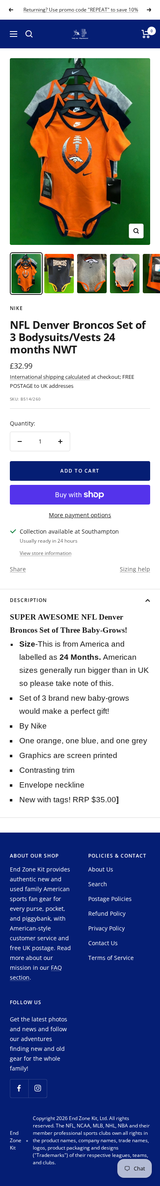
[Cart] (146, 34)
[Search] (29, 34)
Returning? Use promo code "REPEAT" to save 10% (80, 9)
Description (28, 600)
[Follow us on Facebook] (19, 1088)
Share (18, 569)
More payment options (80, 515)
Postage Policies (110, 899)
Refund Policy (107, 913)
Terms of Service (111, 958)
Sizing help (135, 569)
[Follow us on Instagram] (37, 1088)
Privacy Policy (106, 928)
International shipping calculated (50, 376)
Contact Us (103, 943)
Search (97, 884)
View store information (45, 553)
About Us (100, 869)
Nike (16, 308)
